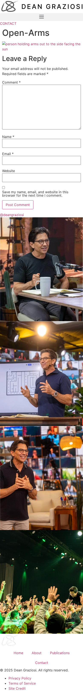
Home (18, 653)
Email (8, 153)
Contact (41, 663)
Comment (11, 82)
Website (8, 171)
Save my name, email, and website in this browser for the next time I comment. (35, 193)
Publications (60, 653)
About (37, 653)
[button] (41, 17)
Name (8, 136)
